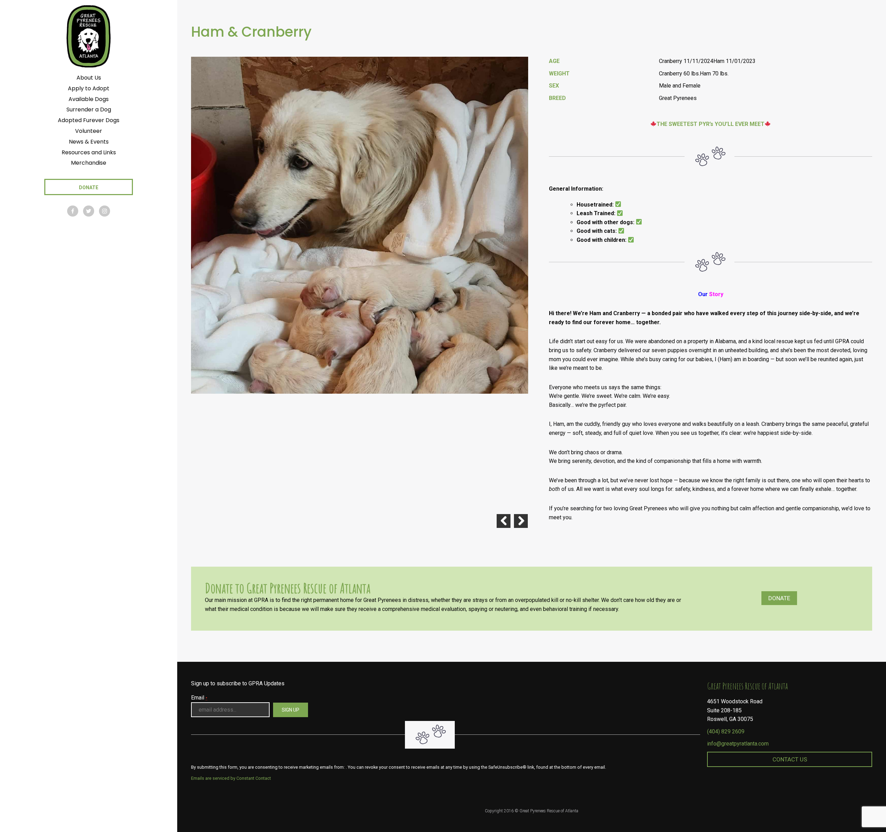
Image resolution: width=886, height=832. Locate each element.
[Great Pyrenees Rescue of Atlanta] (88, 36)
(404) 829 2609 (725, 731)
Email (199, 697)
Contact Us (789, 759)
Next (521, 521)
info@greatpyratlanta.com (738, 743)
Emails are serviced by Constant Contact (231, 778)
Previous (503, 521)
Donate (779, 598)
